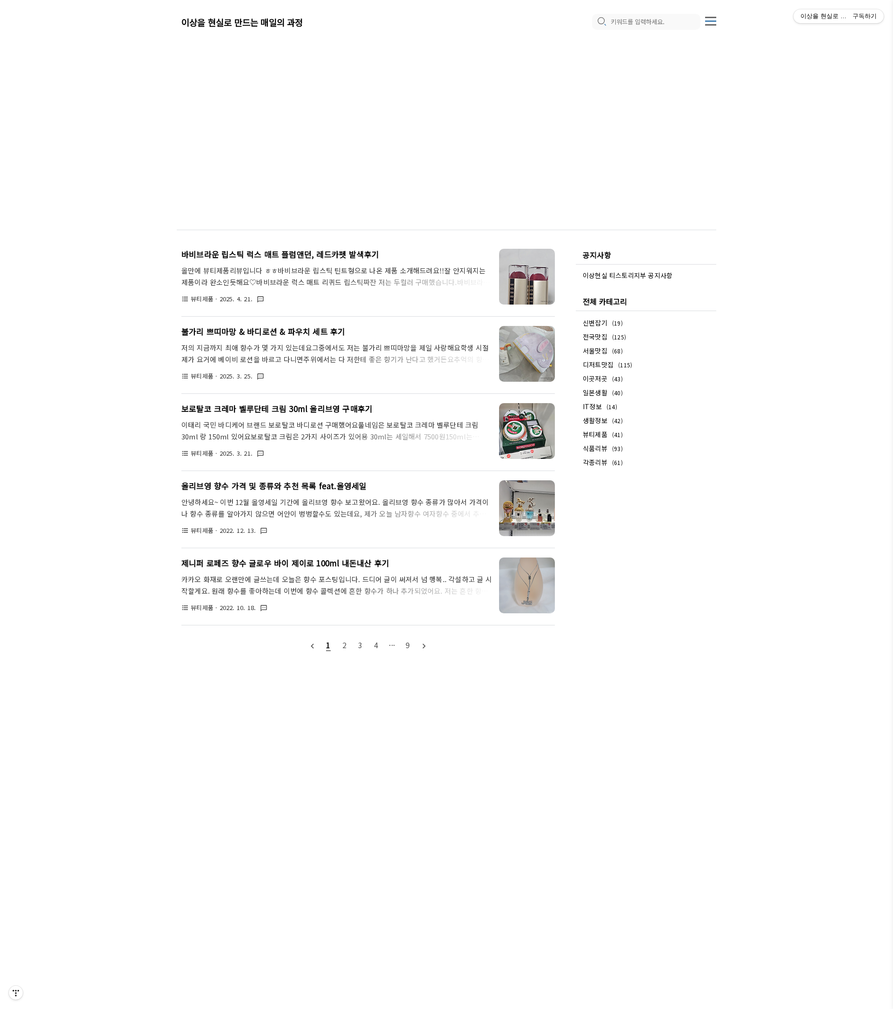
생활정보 (603, 420)
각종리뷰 (603, 462)
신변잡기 (603, 322)
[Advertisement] (446, 121)
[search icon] (601, 21)
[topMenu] (710, 20)
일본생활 (603, 392)
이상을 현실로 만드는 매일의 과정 (242, 22)
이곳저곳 (603, 378)
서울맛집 (603, 350)
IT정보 (600, 406)
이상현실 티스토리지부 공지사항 (628, 275)
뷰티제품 (603, 434)
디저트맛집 (607, 364)
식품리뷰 (603, 448)
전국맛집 (604, 336)
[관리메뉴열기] (16, 993)
